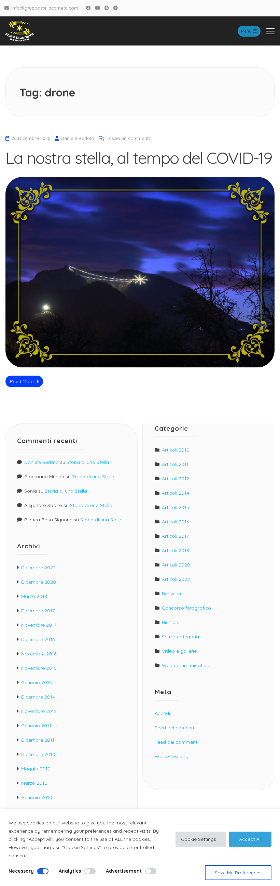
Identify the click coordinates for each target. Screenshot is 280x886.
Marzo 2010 (34, 783)
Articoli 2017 (175, 536)
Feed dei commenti (176, 742)
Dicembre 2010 (38, 754)
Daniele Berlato (77, 138)
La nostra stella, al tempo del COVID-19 (138, 157)
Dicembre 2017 (38, 611)
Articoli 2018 (175, 550)
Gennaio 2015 (36, 682)
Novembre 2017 (38, 625)
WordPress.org (171, 756)
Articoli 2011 (175, 464)
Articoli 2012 (175, 478)
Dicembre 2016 (38, 639)
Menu (246, 31)
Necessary (21, 871)
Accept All (250, 839)
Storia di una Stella (88, 462)
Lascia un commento (129, 138)
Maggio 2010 (36, 769)
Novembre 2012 (39, 711)
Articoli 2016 (175, 522)
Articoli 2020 (176, 565)
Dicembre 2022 (38, 567)
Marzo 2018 (34, 596)
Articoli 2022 (176, 579)
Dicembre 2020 (38, 582)
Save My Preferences (238, 873)
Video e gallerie (179, 651)
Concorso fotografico (186, 608)
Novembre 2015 (39, 668)
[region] (140, 847)
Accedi (162, 713)
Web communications (187, 665)
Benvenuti (173, 593)
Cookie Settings (198, 839)
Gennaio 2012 (36, 725)
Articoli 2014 (175, 493)
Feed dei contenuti (176, 728)
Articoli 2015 (175, 507)
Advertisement (124, 871)
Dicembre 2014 (38, 697)
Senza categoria (180, 637)
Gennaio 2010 (36, 797)
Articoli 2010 (176, 450)
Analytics (70, 871)
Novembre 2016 (38, 654)
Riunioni (170, 622)
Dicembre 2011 (37, 740)
